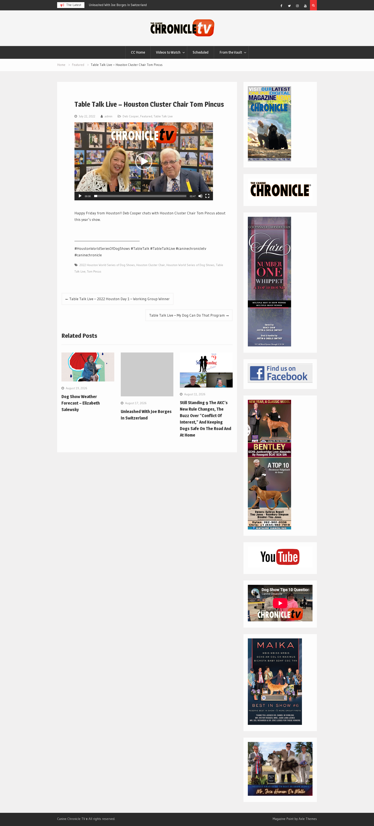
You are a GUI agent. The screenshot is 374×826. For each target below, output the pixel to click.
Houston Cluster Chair (150, 265)
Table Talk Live (163, 116)
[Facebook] (281, 5)
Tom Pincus (94, 271)
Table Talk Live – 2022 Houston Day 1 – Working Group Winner (119, 299)
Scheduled (200, 52)
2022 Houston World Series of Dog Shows (107, 265)
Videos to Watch (168, 52)
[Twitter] (289, 5)
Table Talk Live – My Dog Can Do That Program (187, 315)
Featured (146, 116)
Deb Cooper (131, 116)
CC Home (138, 52)
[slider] (140, 196)
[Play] (80, 196)
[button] (143, 161)
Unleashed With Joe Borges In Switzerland (115, 5)
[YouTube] (305, 5)
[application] (143, 161)
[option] (125, 5)
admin (108, 116)
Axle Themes (308, 819)
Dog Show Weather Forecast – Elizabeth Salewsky (80, 403)
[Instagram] (297, 5)
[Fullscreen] (207, 196)
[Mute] (200, 196)
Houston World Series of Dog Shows (190, 265)
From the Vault (230, 52)
